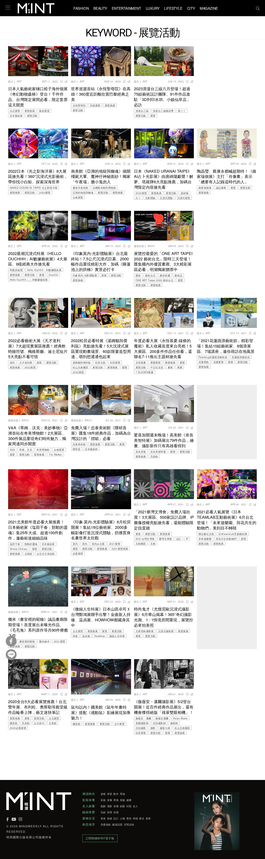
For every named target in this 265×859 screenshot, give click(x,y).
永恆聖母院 (79, 105)
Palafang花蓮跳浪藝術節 (212, 357)
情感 (135, 818)
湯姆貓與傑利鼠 (82, 362)
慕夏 (179, 367)
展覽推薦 (30, 111)
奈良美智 (141, 451)
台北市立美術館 (46, 553)
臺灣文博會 (165, 538)
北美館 (28, 553)
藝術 (138, 275)
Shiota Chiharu (19, 549)
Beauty (100, 8)
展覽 (153, 115)
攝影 (153, 728)
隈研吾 (76, 449)
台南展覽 (78, 197)
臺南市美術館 (80, 187)
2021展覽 (114, 544)
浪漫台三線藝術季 (163, 111)
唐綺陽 (184, 193)
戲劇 (103, 806)
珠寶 (109, 812)
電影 (109, 806)
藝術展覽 (44, 111)
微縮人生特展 (117, 636)
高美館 (154, 456)
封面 (129, 806)
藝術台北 (150, 275)
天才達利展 (25, 362)
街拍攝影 (141, 728)
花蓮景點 (203, 362)
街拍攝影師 (159, 723)
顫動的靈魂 (31, 544)
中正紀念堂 (156, 367)
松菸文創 (100, 362)
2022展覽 (44, 192)
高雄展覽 (95, 105)
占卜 (138, 198)
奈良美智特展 (158, 451)
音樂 (116, 806)
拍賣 (116, 812)
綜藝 (122, 806)
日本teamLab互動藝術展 (232, 534)
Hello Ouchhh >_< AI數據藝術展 (29, 279)
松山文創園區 (80, 367)
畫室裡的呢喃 (27, 641)
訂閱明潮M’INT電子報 (100, 838)
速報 (103, 794)
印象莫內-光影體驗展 (85, 275)
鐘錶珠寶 (88, 812)
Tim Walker (55, 454)
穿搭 (109, 794)
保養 (109, 800)
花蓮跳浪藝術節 (241, 357)
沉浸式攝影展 (166, 631)
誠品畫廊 (221, 187)
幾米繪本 (44, 641)
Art (19, 81)
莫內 (75, 544)
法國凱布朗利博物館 (104, 187)
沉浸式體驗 (166, 198)
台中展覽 (119, 724)
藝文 (10, 81)
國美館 (13, 723)
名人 (135, 806)
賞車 (148, 818)
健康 (129, 800)
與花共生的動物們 (226, 538)
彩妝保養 (88, 800)
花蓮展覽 (218, 362)
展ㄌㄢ (182, 111)
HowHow (99, 636)
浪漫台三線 (142, 111)
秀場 (122, 794)
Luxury (153, 8)
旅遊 (109, 818)
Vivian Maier (180, 718)
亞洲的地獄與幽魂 (83, 192)
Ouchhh (53, 275)
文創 (153, 543)
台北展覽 (15, 111)
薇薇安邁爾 (161, 718)
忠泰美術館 (79, 444)
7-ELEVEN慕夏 (144, 372)
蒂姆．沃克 (25, 449)
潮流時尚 (88, 793)
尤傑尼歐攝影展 (145, 631)
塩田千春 (15, 544)
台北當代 (39, 723)
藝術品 (178, 275)
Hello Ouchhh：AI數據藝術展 (44, 270)
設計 (179, 538)
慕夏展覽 (155, 362)
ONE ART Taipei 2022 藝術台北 (154, 280)
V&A (12, 449)
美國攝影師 (142, 723)
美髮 (122, 800)
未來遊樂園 (204, 538)
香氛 (116, 800)
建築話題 (139, 246)
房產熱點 (106, 824)
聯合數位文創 (206, 534)
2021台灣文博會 (145, 538)
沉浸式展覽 (183, 198)
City (191, 8)
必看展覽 (78, 553)
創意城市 (88, 824)
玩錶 (103, 812)
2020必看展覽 (18, 728)
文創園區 (141, 543)
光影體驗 (150, 198)
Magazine (209, 8)
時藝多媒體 (16, 270)
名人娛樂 (88, 806)
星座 (129, 818)
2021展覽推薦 (120, 548)
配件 (116, 794)
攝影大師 (165, 728)
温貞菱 (86, 636)
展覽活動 (32, 115)
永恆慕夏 (141, 362)
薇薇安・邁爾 (143, 718)
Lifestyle (173, 8)
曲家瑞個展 (204, 187)
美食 (103, 818)
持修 (75, 636)
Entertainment (126, 8)
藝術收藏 (165, 275)
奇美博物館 (42, 449)
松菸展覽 (115, 362)
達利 (12, 362)
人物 (122, 818)
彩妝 (103, 800)
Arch (150, 246)
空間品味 (129, 824)
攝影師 (174, 723)
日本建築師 (91, 449)
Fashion (81, 8)
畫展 (170, 367)
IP (187, 538)
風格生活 (88, 818)
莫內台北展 (98, 544)
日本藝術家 (16, 115)
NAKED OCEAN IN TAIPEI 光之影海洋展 (33, 187)
